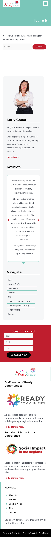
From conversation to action (22, 301)
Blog (9, 296)
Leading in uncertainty (19, 305)
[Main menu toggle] (45, 3)
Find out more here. (14, 426)
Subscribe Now (19, 354)
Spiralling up (15, 309)
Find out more (13, 157)
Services (11, 292)
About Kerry (12, 288)
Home (10, 280)
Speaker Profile (14, 284)
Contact (10, 314)
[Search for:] (18, 46)
